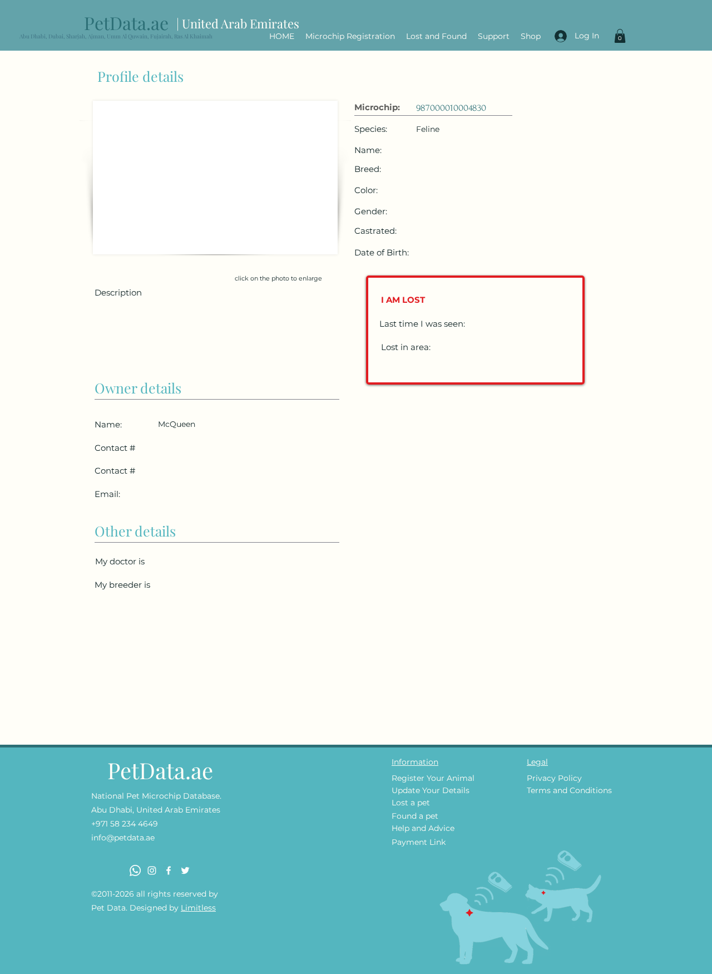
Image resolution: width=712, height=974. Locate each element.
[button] (620, 36)
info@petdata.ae (123, 838)
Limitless (198, 908)
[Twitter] (185, 870)
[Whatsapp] (135, 870)
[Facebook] (168, 870)
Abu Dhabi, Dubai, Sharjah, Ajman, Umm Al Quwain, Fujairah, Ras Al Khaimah (115, 36)
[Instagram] (151, 870)
